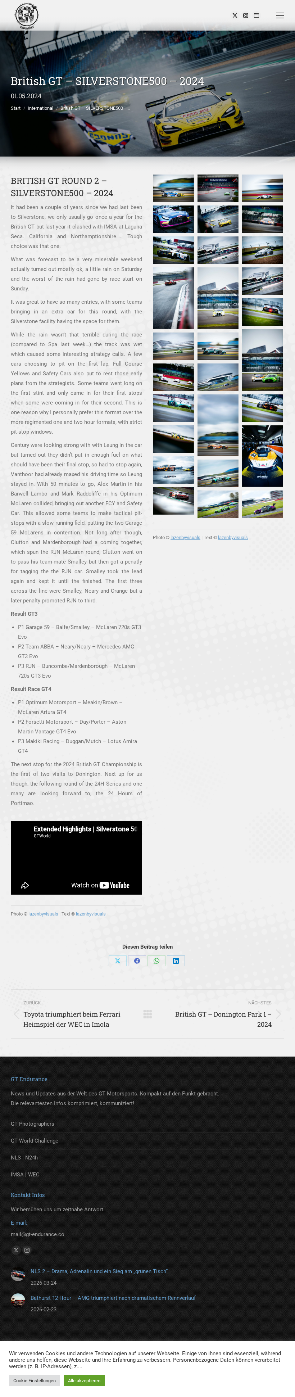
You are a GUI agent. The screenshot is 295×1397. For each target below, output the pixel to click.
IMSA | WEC (25, 1174)
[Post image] (18, 1274)
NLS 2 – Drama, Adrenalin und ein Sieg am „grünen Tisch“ (99, 1271)
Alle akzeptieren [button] (84, 1380)
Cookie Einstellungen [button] (34, 1380)
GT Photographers (32, 1124)
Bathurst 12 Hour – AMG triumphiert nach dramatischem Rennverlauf (113, 1298)
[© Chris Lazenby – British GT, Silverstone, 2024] (173, 188)
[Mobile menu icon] (280, 15)
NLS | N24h (24, 1157)
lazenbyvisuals (43, 914)
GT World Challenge (34, 1141)
